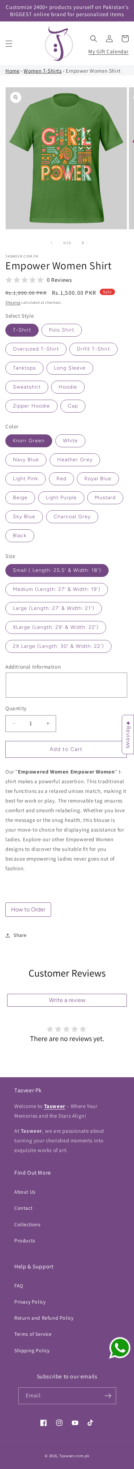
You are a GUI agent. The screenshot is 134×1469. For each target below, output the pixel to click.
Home (12, 70)
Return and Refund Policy (43, 1318)
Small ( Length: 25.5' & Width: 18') (57, 570)
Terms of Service (33, 1334)
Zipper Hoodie (31, 406)
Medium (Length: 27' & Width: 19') (56, 589)
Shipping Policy (32, 1350)
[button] (9, 44)
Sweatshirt (27, 387)
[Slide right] (83, 243)
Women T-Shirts (42, 70)
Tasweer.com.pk (74, 1455)
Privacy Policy (29, 1302)
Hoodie (68, 387)
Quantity (16, 708)
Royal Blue (97, 479)
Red (61, 479)
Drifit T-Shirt (93, 349)
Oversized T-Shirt (36, 349)
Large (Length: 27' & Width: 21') (53, 608)
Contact (23, 1208)
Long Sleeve (70, 368)
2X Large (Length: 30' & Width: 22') (58, 646)
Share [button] (20, 935)
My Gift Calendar (108, 51)
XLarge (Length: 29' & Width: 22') (56, 627)
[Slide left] (51, 243)
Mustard (105, 498)
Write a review (67, 1000)
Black (20, 536)
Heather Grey (75, 460)
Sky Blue (24, 517)
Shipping (12, 302)
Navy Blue (26, 460)
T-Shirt (22, 330)
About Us (25, 1192)
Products (24, 1240)
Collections (27, 1224)
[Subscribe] (108, 1395)
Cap (73, 406)
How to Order (28, 909)
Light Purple (61, 498)
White (70, 441)
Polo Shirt (61, 330)
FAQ (18, 1285)
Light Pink (25, 479)
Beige (20, 498)
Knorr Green (29, 441)
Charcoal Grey (72, 517)
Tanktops (24, 368)
